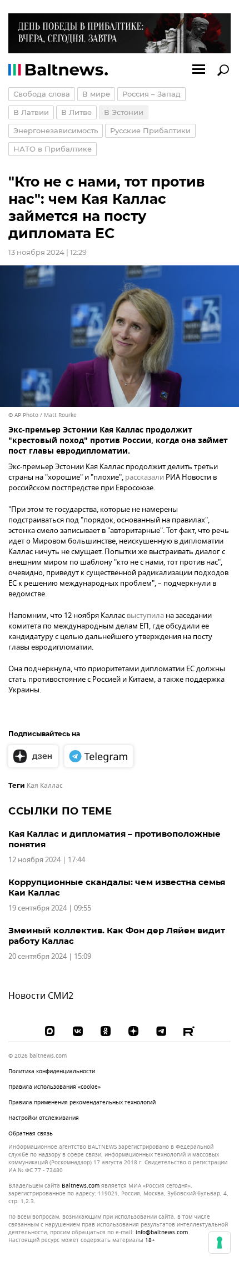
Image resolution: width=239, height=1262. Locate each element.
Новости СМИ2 (40, 996)
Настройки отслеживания (43, 1118)
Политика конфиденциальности (51, 1071)
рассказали (144, 477)
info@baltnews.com (162, 1232)
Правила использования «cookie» (54, 1087)
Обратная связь (30, 1133)
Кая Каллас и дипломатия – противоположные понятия (114, 838)
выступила (145, 615)
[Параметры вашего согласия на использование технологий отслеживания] (219, 1242)
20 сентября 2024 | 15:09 (49, 956)
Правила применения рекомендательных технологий (82, 1102)
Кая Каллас (45, 786)
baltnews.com (80, 1186)
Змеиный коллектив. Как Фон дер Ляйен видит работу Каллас (116, 935)
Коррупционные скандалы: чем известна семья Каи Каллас (116, 887)
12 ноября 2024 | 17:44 (46, 859)
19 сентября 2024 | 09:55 (49, 908)
